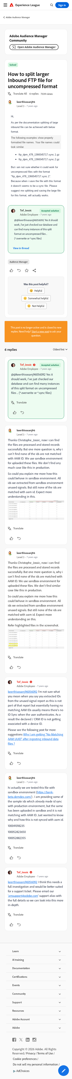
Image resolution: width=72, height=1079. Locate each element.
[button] (20, 94)
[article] (36, 389)
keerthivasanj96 (26, 101)
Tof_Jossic (25, 210)
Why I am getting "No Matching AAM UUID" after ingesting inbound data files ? (35, 738)
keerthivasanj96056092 (22, 692)
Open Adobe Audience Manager (36, 47)
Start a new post (40, 331)
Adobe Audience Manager (18, 17)
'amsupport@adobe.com (23, 896)
